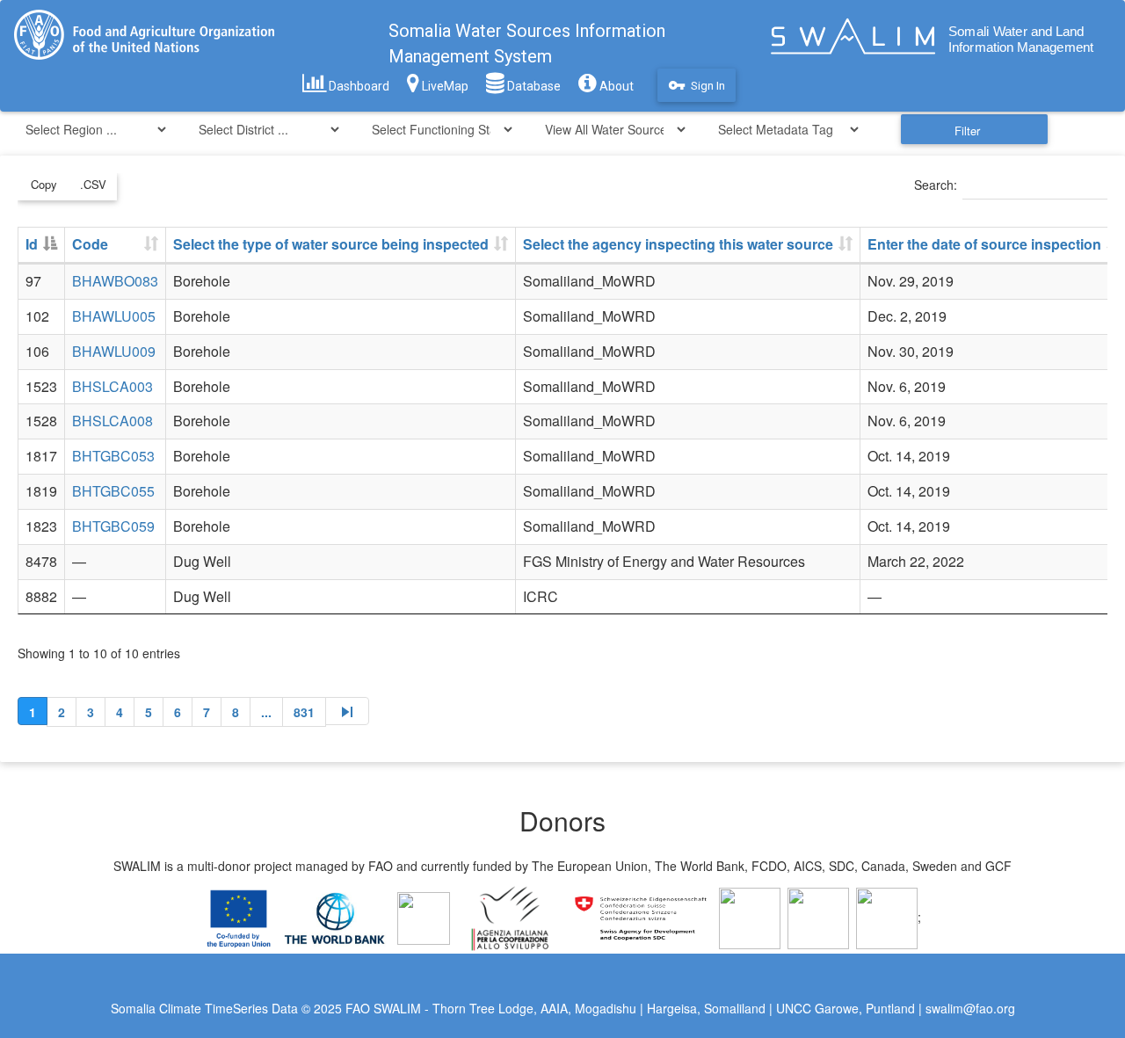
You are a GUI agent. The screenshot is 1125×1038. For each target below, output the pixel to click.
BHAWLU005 (114, 316)
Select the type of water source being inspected (331, 244)
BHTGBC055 (113, 491)
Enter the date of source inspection (984, 244)
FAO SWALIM (385, 1008)
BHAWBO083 (115, 281)
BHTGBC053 (113, 456)
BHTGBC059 (113, 526)
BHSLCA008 (112, 420)
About (615, 86)
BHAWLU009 (114, 351)
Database (532, 86)
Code (90, 244)
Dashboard (357, 86)
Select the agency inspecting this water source (678, 244)
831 (304, 712)
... (266, 712)
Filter (967, 130)
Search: (935, 184)
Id (31, 244)
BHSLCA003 (112, 386)
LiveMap (443, 86)
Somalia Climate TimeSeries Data (204, 1008)
